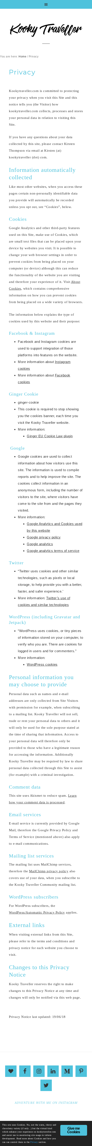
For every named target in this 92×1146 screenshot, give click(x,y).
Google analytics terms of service (53, 551)
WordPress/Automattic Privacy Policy (37, 912)
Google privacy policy (44, 537)
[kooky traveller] (46, 32)
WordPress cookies (42, 664)
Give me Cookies (73, 1130)
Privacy (34, 1142)
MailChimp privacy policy (48, 871)
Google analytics (40, 544)
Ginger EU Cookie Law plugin (50, 436)
